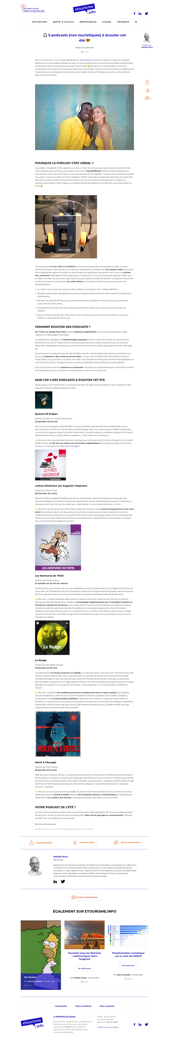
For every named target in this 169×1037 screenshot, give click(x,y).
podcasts (88, 60)
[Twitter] (146, 13)
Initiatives (39, 22)
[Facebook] (134, 13)
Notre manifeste (83, 1006)
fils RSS (77, 353)
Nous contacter (107, 1006)
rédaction (69, 1027)
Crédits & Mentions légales (107, 1027)
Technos (123, 22)
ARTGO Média (112, 1022)
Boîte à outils (63, 22)
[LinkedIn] (140, 13)
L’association (61, 1006)
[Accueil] (84, 4)
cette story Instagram (70, 446)
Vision (106, 22)
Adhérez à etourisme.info (33, 11)
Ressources (88, 22)
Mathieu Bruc (60, 856)
